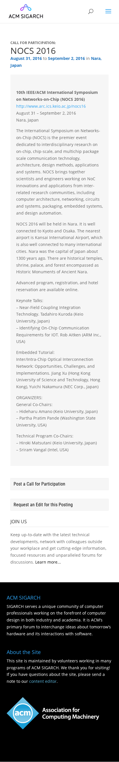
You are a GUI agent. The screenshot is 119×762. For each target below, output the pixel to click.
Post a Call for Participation (39, 484)
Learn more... (48, 562)
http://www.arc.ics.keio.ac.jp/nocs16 (51, 106)
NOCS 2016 (33, 50)
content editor (43, 681)
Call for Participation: (33, 42)
